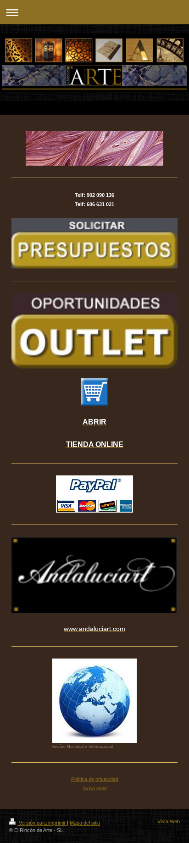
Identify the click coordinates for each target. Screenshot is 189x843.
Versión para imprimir (42, 823)
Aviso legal (94, 788)
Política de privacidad (94, 779)
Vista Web (168, 821)
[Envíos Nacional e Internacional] (94, 701)
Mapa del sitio (85, 823)
